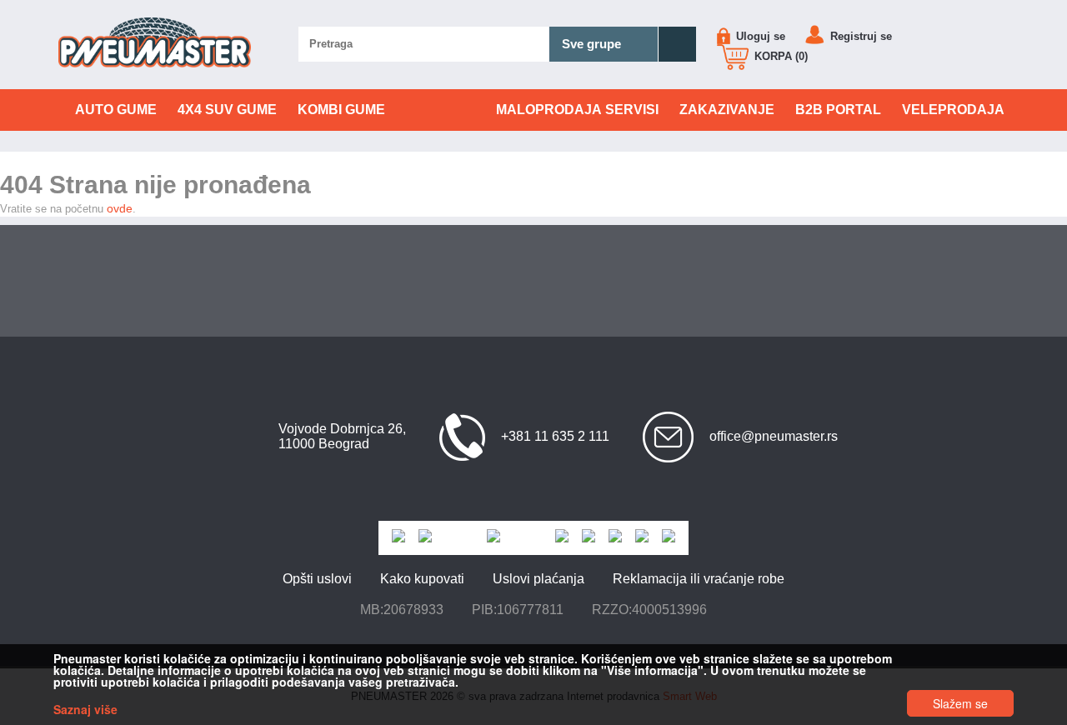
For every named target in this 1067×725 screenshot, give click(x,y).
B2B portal (838, 109)
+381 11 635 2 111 (555, 436)
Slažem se (960, 703)
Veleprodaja (953, 109)
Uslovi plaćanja (538, 579)
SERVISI (577, 109)
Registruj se (859, 36)
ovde (120, 208)
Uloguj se (759, 36)
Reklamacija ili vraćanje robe (698, 579)
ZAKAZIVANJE (726, 109)
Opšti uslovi (317, 579)
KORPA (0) (779, 56)
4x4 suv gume (227, 109)
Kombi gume (341, 109)
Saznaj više (85, 709)
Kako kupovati (422, 579)
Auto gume (116, 109)
